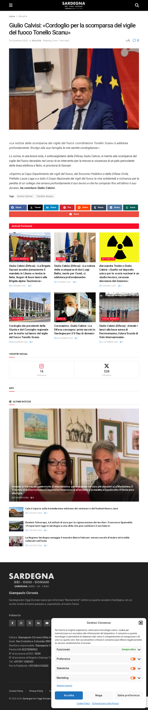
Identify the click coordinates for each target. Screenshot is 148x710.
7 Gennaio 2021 (63, 282)
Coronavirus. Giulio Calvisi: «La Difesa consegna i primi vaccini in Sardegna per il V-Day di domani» (74, 329)
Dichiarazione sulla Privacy (105, 703)
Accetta (69, 695)
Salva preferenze (128, 695)
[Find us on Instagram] (21, 623)
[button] (141, 623)
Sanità (61, 259)
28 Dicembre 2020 (19, 342)
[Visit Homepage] (73, 5)
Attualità (23, 16)
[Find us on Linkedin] (38, 623)
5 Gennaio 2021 (108, 286)
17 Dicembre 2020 (109, 342)
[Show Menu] (10, 5)
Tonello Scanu (45, 196)
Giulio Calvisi (25, 196)
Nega (98, 695)
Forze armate (20, 259)
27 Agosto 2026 (21, 498)
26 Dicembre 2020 (64, 338)
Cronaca (17, 319)
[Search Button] (137, 5)
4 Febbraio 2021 (18, 286)
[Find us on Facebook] (12, 623)
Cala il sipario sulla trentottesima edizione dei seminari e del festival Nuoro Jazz (71, 508)
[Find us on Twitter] (29, 623)
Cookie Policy (83, 703)
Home (12, 16)
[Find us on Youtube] (47, 623)
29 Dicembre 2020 (18, 40)
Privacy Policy (36, 691)
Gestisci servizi (64, 685)
